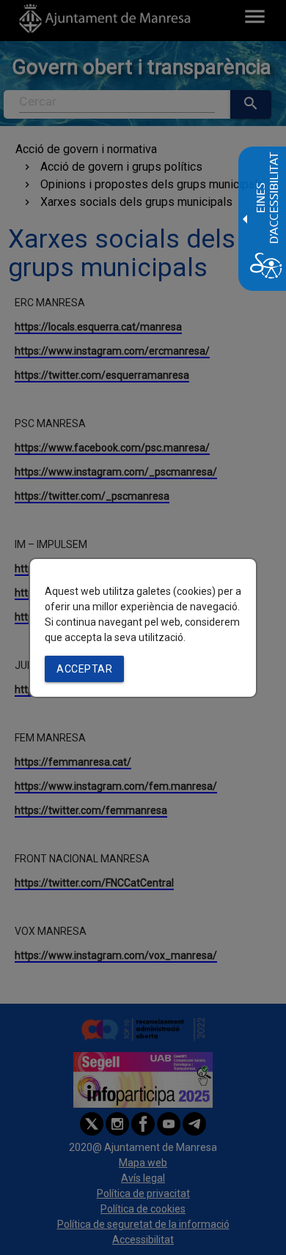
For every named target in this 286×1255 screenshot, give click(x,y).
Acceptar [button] (84, 669)
